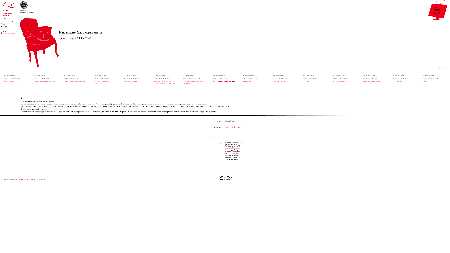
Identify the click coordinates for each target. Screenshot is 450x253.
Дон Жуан (307, 81)
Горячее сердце (399, 81)
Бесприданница (10, 81)
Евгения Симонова (232, 153)
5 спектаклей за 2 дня (9, 33)
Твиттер (5, 26)
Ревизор (425, 81)
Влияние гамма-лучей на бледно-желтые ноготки (164, 82)
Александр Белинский (233, 127)
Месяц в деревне (130, 81)
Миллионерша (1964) (341, 81)
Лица (4, 18)
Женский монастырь (371, 81)
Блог (4, 23)
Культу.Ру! (6, 10)
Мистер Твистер (279, 81)
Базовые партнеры (8, 21)
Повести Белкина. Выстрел (75, 81)
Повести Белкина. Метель (44, 81)
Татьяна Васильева (232, 148)
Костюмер (247, 81)
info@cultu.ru (24, 179)
